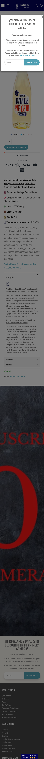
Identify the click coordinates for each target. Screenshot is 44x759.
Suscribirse (32, 62)
